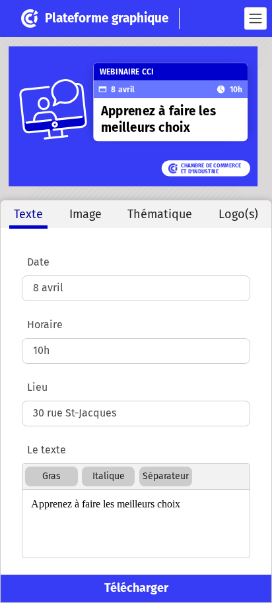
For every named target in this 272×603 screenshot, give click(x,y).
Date (38, 262)
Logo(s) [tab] (238, 214)
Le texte (46, 450)
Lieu (37, 387)
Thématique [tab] (159, 214)
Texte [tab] (28, 214)
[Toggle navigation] (255, 18)
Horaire (45, 324)
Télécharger (136, 588)
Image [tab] (85, 214)
